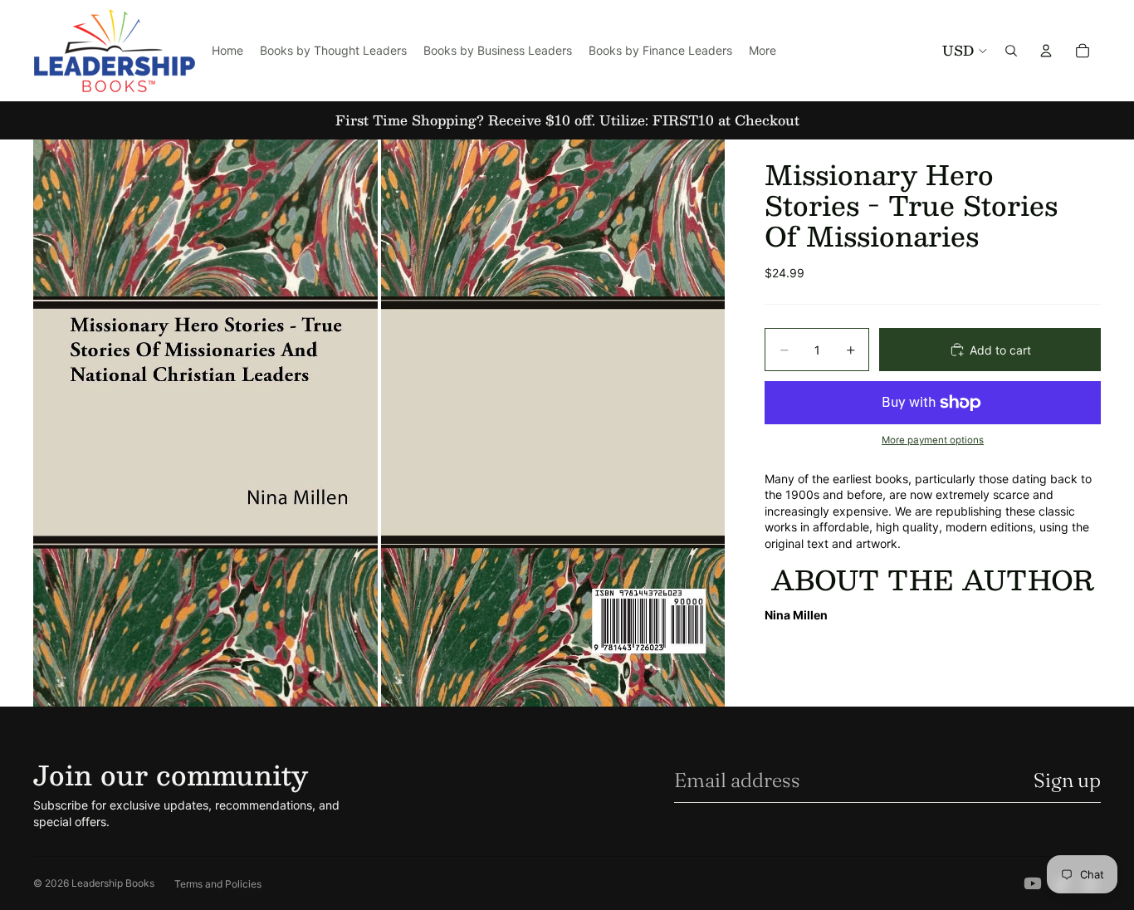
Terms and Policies (218, 884)
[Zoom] (205, 423)
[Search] (1011, 50)
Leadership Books (112, 883)
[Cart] (1082, 50)
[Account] (1046, 50)
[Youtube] (1033, 883)
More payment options (933, 440)
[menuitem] (763, 50)
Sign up (1067, 780)
